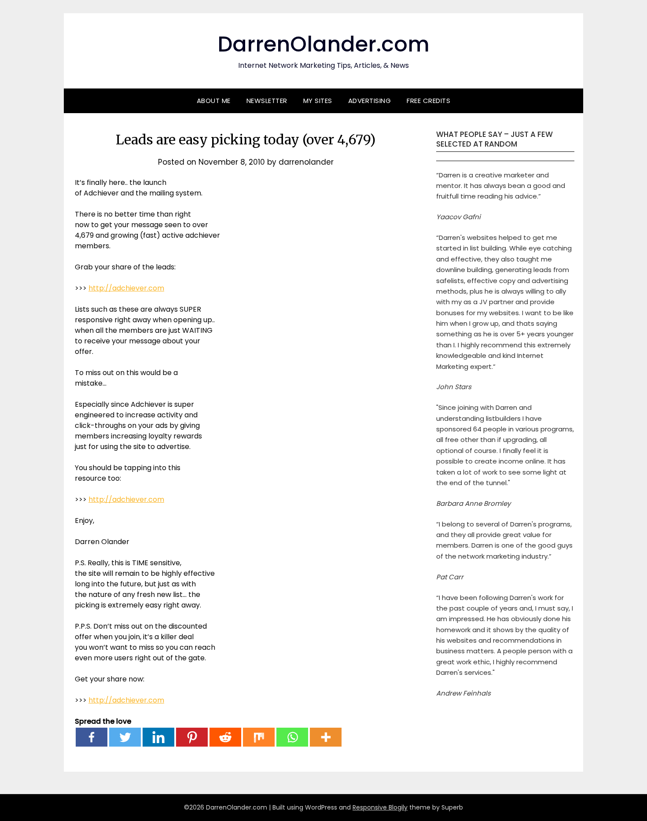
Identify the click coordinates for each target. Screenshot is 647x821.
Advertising (369, 100)
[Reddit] (225, 737)
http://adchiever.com (126, 288)
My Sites (317, 100)
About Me (214, 100)
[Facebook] (91, 737)
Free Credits (428, 100)
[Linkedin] (158, 737)
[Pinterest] (192, 737)
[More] (326, 737)
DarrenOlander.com (323, 44)
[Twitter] (125, 737)
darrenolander (306, 162)
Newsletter (266, 100)
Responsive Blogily (380, 807)
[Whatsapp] (292, 737)
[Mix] (259, 737)
